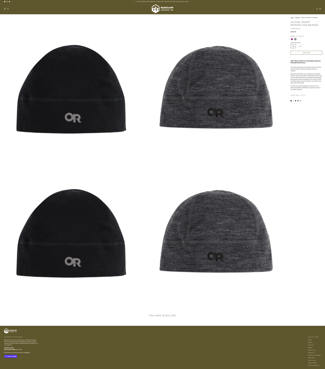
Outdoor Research (295, 28)
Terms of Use (311, 352)
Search (310, 340)
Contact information (313, 365)
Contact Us (311, 345)
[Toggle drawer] (5, 8)
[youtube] (9, 2)
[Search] (8, 9)
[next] (190, 1)
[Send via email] (298, 101)
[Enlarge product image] (72, 86)
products (297, 17)
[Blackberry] (292, 39)
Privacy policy (312, 360)
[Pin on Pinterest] (295, 101)
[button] (300, 101)
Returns (310, 347)
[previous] (134, 1)
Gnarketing (27, 352)
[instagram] (7, 2)
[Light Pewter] (295, 39)
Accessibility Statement (314, 355)
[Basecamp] (162, 8)
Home (292, 17)
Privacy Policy (312, 350)
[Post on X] (293, 101)
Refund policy (311, 357)
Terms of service (312, 362)
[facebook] (5, 2)
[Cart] (320, 9)
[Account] (317, 9)
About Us (310, 342)
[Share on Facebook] (291, 101)
